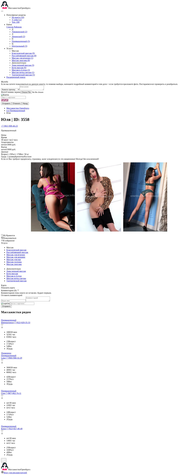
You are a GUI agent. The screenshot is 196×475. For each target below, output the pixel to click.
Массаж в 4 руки (21, 70)
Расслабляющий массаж (24, 56)
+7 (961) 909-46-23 (9, 126)
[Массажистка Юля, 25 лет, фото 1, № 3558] (52, 197)
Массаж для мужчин (22, 58)
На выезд (18, 17)
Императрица (7, 322)
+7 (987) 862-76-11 (13, 393)
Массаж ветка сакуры (23, 72)
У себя (17, 20)
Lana (3, 358)
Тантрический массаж (23, 75)
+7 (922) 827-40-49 (14, 429)
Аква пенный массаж (23, 65)
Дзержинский (19, 32)
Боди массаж (19, 67)
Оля (3, 393)
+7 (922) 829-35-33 (21, 322)
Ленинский (18, 36)
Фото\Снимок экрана (10, 92)
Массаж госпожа (14, 262)
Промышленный (21, 41)
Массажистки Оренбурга (17, 108)
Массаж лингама (21, 60)
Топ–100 (15, 22)
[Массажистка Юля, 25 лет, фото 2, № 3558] (98, 197)
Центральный (19, 46)
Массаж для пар (13, 259)
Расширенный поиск (15, 77)
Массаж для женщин (15, 257)
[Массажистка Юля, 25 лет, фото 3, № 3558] (144, 197)
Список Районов (14, 27)
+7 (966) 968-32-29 (13, 358)
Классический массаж (23, 53)
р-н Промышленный (15, 110)
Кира (3, 429)
